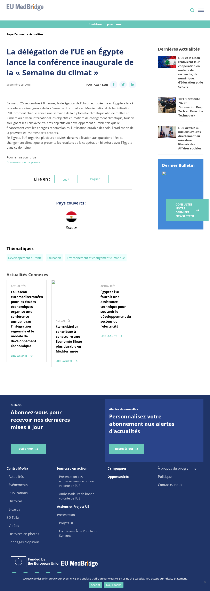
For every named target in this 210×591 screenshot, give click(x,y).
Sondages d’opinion (24, 542)
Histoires (16, 501)
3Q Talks (13, 517)
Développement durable (25, 258)
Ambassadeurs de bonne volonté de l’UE (76, 496)
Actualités (36, 34)
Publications (18, 493)
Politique (165, 476)
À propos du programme (177, 468)
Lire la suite (19, 355)
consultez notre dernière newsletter (185, 210)
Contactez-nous (170, 485)
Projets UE (66, 523)
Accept (95, 584)
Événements (18, 485)
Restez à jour (124, 449)
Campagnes (117, 468)
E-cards (14, 509)
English (95, 179)
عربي (66, 179)
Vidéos (14, 525)
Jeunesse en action (72, 468)
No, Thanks (113, 584)
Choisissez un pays (101, 24)
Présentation (66, 515)
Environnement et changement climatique (96, 258)
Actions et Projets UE (73, 506)
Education (54, 258)
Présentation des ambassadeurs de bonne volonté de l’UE (76, 481)
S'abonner (26, 449)
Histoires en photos (24, 534)
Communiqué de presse (23, 162)
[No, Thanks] (205, 582)
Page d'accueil (16, 34)
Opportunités (118, 477)
